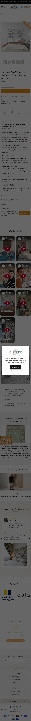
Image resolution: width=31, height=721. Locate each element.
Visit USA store (15, 367)
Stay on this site (15, 371)
